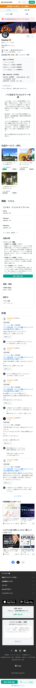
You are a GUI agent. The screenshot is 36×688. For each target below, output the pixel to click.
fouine (5, 39)
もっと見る (17, 496)
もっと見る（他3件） (9, 232)
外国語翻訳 (17, 325)
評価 (27, 14)
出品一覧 (27, 10)
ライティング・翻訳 (8, 325)
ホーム (9, 10)
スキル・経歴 (8, 14)
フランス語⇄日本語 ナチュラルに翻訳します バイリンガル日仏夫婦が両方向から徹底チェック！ (18, 328)
